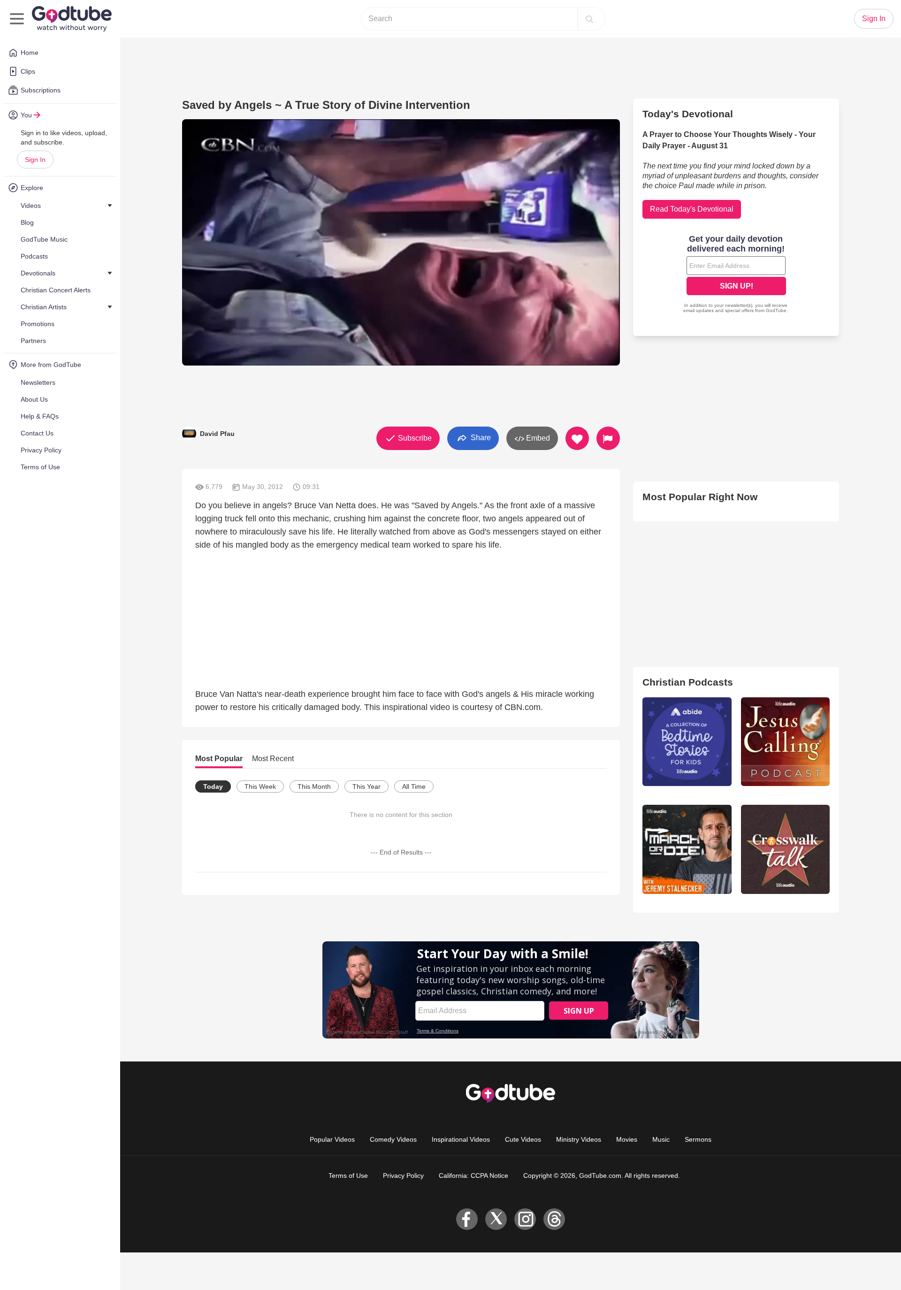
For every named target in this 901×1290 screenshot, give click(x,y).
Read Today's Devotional (691, 209)
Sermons (698, 1139)
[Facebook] (467, 1219)
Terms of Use (348, 1175)
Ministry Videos (578, 1139)
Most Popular (219, 759)
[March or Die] (686, 849)
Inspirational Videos (461, 1139)
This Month (314, 786)
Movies (626, 1139)
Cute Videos (523, 1139)
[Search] (589, 18)
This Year (366, 786)
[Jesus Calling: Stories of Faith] (785, 741)
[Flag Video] (608, 438)
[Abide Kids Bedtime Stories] (686, 741)
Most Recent (273, 759)
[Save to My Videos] (577, 438)
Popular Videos (332, 1139)
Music (661, 1139)
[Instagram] (525, 1219)
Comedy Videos (393, 1139)
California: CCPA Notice (473, 1175)
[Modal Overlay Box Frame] (736, 275)
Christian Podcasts (687, 682)
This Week (260, 786)
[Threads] (554, 1219)
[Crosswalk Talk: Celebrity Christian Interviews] (785, 849)
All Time (414, 786)
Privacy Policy (403, 1175)
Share (480, 438)
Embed (537, 438)
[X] (496, 1219)
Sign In (35, 159)
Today (213, 786)
